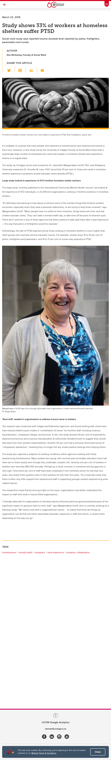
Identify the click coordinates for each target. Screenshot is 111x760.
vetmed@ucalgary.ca (55, 728)
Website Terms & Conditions (43, 753)
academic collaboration (78, 552)
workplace (40, 552)
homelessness (9, 552)
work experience (55, 552)
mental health (26, 552)
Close (98, 752)
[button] (11, 70)
